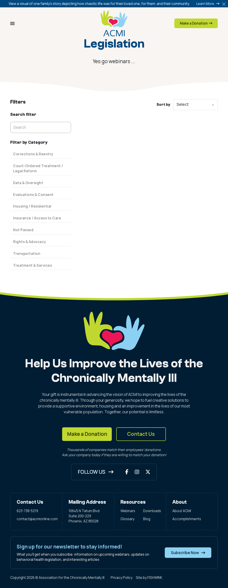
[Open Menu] (12, 23)
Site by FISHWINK (149, 577)
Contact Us (141, 433)
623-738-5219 (27, 511)
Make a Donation (87, 433)
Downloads (151, 511)
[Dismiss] (224, 4)
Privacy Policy (121, 577)
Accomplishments (186, 519)
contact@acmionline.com (36, 519)
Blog (146, 519)
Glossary (127, 519)
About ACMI (181, 511)
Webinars (127, 511)
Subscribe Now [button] (185, 552)
